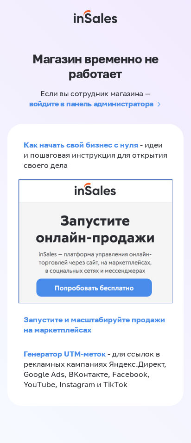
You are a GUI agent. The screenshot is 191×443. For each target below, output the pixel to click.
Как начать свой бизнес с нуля (81, 144)
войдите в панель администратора (91, 103)
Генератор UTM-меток (65, 353)
